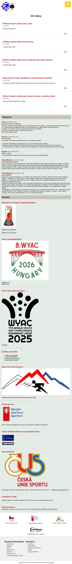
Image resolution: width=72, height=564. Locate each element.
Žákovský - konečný (11, 355)
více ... (66, 33)
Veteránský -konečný (11, 360)
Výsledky (4, 345)
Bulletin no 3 (6, 282)
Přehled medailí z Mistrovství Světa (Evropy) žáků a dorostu (28, 60)
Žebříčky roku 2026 (9, 352)
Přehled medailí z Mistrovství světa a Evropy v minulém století (29, 96)
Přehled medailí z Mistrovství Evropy (18, 42)
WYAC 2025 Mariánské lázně (13, 291)
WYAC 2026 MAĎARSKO (12, 239)
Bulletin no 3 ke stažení (9, 229)
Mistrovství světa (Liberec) (12, 367)
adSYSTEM (51, 562)
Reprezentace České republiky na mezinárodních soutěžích (27, 78)
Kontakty (30, 544)
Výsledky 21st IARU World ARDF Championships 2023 (19, 397)
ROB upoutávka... (9, 507)
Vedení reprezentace (34, 548)
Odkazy (9, 546)
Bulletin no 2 (6, 284)
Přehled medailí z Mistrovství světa (17, 24)
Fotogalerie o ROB (9, 497)
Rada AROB (32, 546)
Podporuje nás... (8, 404)
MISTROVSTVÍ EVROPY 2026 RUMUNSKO (19, 203)
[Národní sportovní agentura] (35, 519)
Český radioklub (33, 551)
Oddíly (30, 550)
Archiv (9, 548)
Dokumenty (10, 544)
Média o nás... (11, 550)
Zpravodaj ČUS (8, 452)
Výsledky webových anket (15, 555)
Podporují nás (11, 553)
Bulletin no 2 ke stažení (9, 232)
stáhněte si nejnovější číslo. (60, 490)
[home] (7, 11)
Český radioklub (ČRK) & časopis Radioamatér (20, 432)
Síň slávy (9, 551)
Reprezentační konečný (12, 358)
